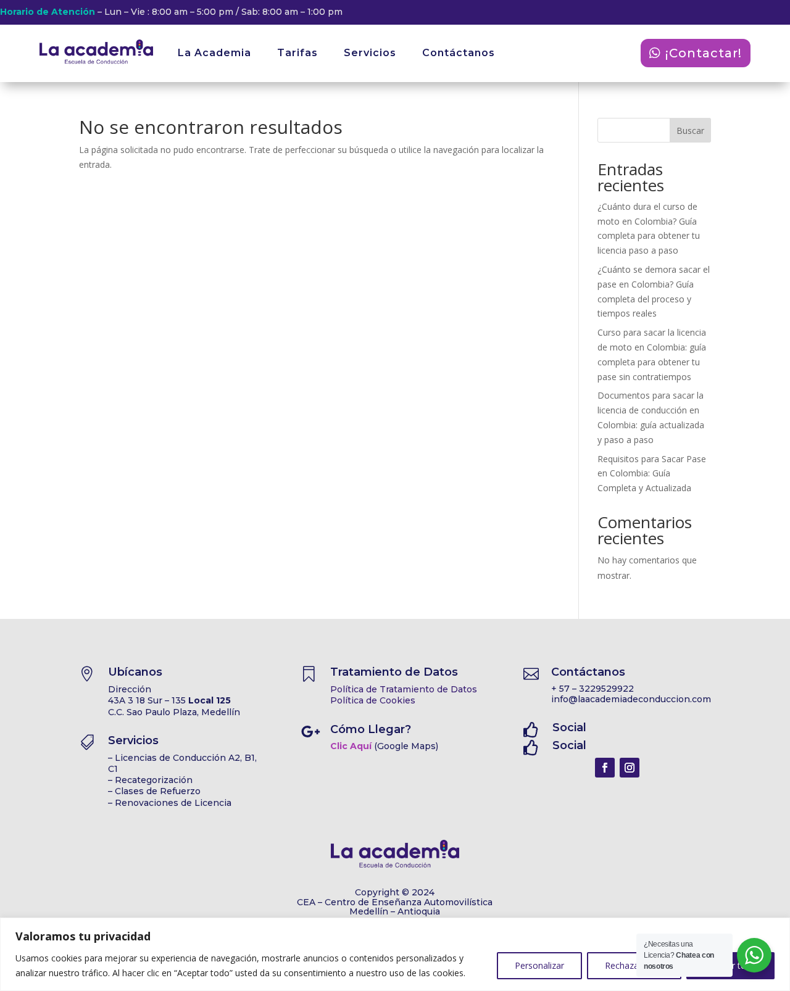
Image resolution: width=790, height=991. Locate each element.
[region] (395, 954)
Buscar (690, 130)
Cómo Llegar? (370, 729)
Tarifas (297, 53)
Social (569, 727)
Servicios (370, 53)
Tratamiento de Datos (394, 672)
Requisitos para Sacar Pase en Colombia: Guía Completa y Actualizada (651, 473)
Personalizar (539, 965)
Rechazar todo (634, 965)
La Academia (214, 53)
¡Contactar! (703, 53)
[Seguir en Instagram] (629, 767)
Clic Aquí (351, 746)
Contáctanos (458, 53)
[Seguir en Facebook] (605, 767)
